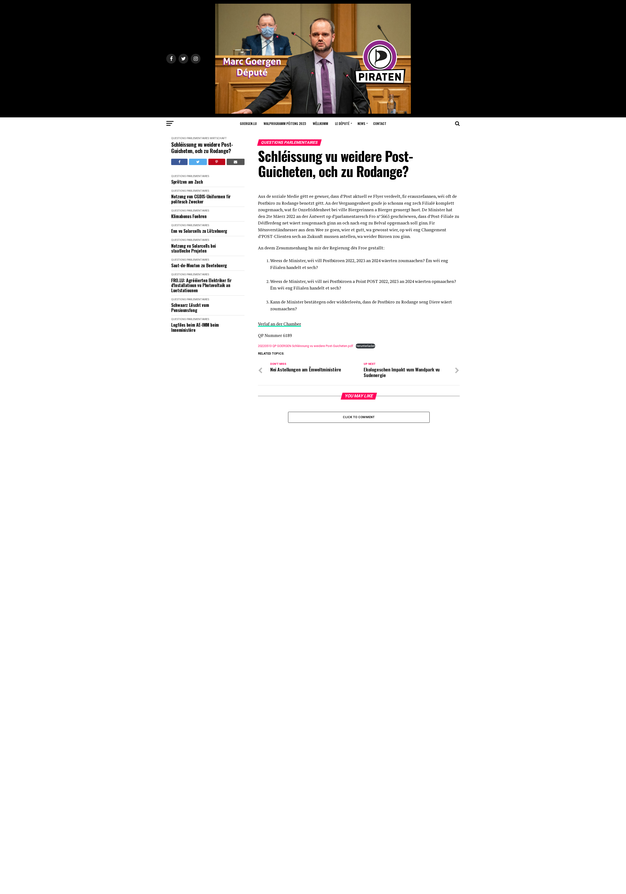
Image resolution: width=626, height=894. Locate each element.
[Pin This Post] (216, 162)
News (361, 123)
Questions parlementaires (190, 138)
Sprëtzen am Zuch (187, 181)
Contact (379, 123)
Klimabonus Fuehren (189, 216)
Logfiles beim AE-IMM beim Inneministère (195, 327)
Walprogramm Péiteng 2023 (285, 123)
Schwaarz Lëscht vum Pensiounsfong (190, 307)
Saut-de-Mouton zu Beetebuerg (199, 265)
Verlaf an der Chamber (279, 324)
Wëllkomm (320, 123)
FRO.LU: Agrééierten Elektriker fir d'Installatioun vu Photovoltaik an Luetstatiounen (201, 285)
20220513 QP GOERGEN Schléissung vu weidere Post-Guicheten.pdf (305, 346)
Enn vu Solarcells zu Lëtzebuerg (199, 231)
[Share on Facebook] (179, 162)
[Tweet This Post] (198, 162)
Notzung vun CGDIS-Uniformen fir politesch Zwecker (201, 199)
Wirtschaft (218, 138)
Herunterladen (365, 346)
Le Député (342, 123)
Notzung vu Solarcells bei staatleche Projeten (193, 248)
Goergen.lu (248, 123)
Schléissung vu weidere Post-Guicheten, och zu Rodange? (202, 147)
